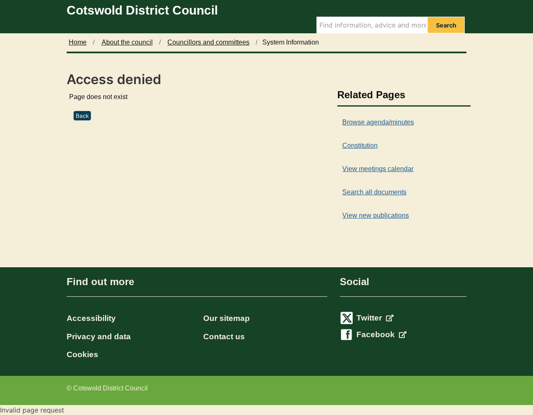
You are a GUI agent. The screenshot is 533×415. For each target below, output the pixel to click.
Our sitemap (226, 318)
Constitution (360, 145)
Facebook (376, 334)
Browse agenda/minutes (378, 122)
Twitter (370, 317)
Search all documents (374, 192)
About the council (127, 42)
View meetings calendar (377, 168)
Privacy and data (99, 336)
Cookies (82, 354)
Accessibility (91, 318)
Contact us (224, 336)
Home (78, 42)
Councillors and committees (208, 42)
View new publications (375, 215)
